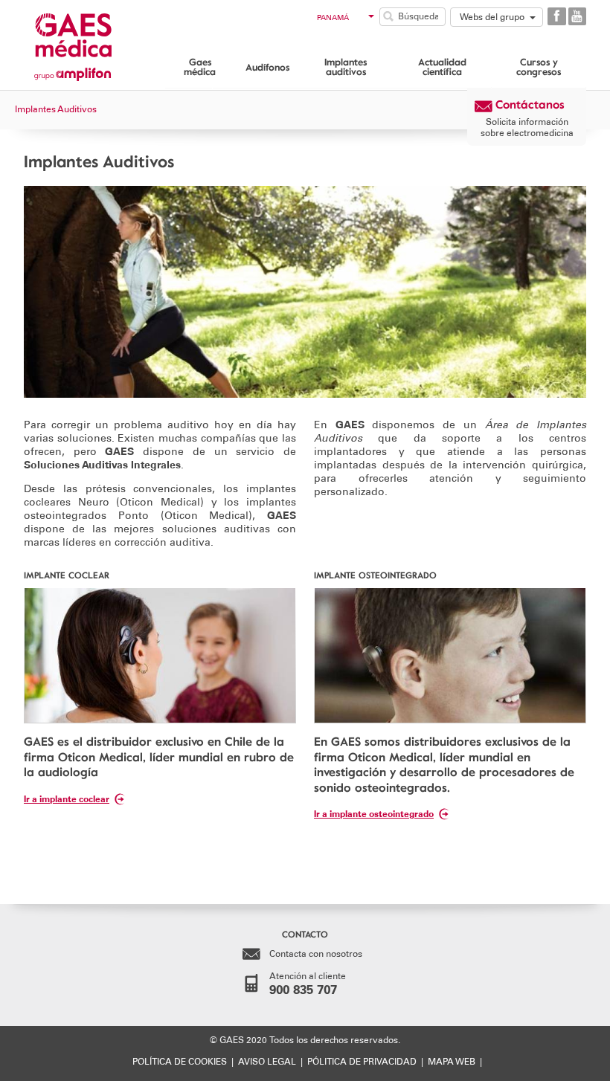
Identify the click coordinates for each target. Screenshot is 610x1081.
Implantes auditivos (345, 66)
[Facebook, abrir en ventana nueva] (556, 16)
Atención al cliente (307, 983)
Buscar (388, 16)
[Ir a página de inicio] (94, 43)
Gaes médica (200, 66)
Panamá (333, 17)
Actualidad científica (442, 66)
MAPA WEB (451, 1061)
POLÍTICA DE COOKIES (179, 1061)
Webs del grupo (492, 17)
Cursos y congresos (538, 66)
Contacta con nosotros (315, 954)
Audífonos (267, 66)
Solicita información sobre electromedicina (527, 127)
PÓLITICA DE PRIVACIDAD (362, 1061)
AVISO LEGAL (267, 1061)
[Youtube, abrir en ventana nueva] (577, 16)
